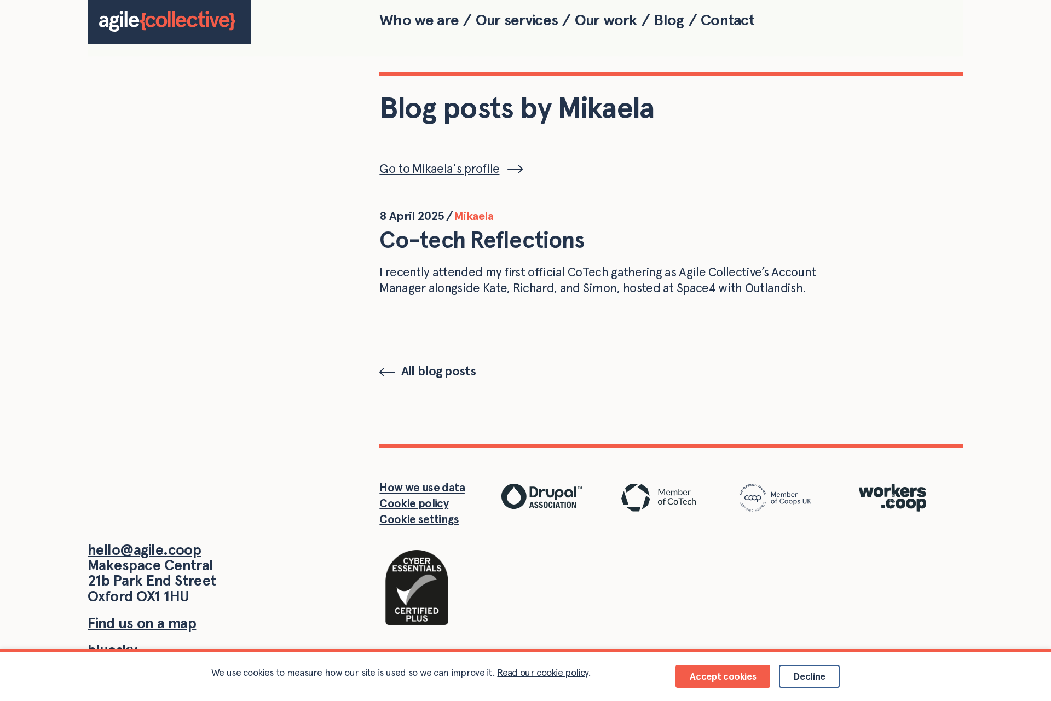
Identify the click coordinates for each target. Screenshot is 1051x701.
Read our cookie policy (542, 672)
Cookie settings (419, 519)
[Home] (169, 22)
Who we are (419, 19)
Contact (727, 19)
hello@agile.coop (144, 550)
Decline (809, 676)
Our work (606, 19)
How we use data (422, 487)
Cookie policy (413, 503)
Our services (517, 19)
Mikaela (473, 215)
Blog (669, 19)
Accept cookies (723, 676)
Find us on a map (142, 623)
